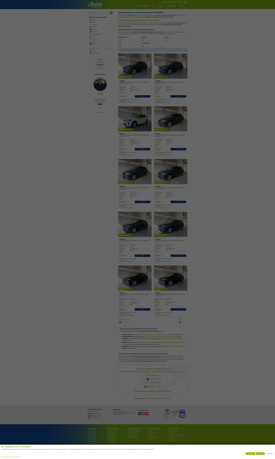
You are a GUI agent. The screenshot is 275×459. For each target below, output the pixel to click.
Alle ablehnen (260, 453)
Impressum (18, 457)
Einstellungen (269, 453)
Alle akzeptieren (250, 453)
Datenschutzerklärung (7, 457)
